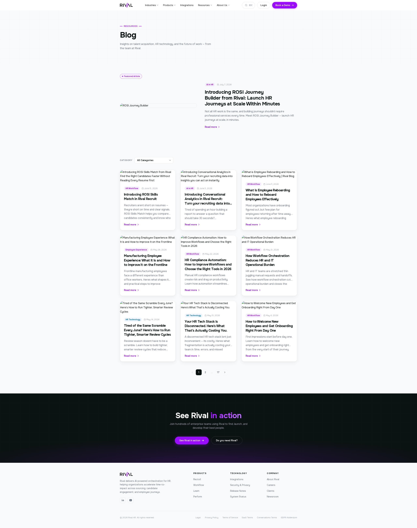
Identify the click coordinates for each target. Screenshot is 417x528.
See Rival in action (189, 440)
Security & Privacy (240, 485)
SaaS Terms (247, 517)
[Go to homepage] (126, 5)
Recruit (197, 479)
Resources (204, 5)
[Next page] (225, 372)
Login (263, 5)
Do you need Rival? (227, 440)
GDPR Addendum (289, 517)
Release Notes (238, 490)
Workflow (198, 485)
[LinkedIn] (123, 500)
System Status (238, 496)
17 (218, 372)
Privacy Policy (211, 517)
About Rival (273, 479)
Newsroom (273, 496)
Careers (271, 485)
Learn (196, 490)
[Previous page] (192, 372)
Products (168, 5)
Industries (150, 5)
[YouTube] (131, 500)
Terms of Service (230, 517)
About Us (222, 5)
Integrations (187, 5)
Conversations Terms (267, 517)
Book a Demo (282, 5)
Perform (197, 496)
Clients (270, 490)
